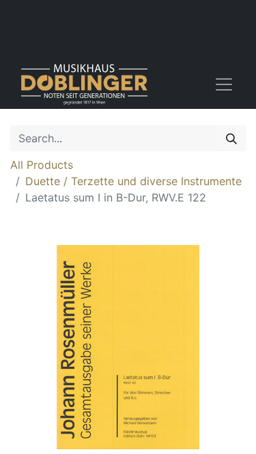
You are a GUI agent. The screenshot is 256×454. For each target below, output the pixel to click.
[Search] (231, 138)
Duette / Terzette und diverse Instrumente (133, 181)
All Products (41, 165)
